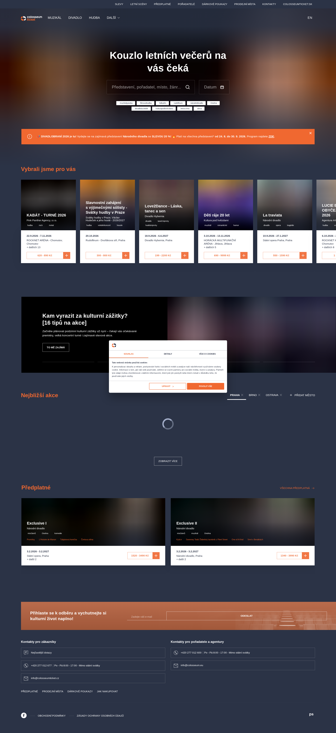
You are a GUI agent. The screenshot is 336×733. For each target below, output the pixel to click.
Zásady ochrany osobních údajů (100, 715)
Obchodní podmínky (52, 715)
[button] (68, 362)
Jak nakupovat (107, 691)
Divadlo (75, 17)
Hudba (94, 17)
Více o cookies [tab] (207, 354)
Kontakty (269, 4)
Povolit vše (205, 386)
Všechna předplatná (295, 488)
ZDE (271, 136)
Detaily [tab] (168, 354)
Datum (210, 87)
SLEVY (119, 4)
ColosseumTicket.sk (297, 4)
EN (310, 17)
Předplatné (162, 4)
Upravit (166, 386)
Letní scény (138, 4)
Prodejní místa (244, 4)
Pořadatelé (186, 4)
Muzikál (54, 17)
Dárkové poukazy (214, 4)
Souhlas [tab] (129, 354)
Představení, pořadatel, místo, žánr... (146, 87)
